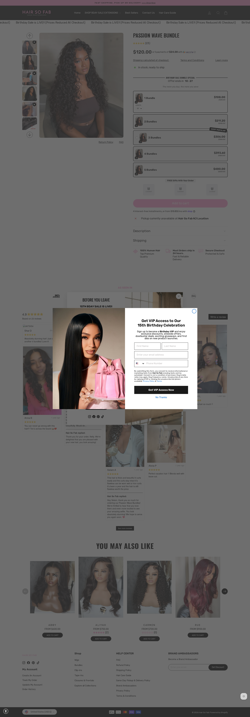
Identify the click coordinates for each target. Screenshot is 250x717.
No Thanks (161, 397)
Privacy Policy (149, 381)
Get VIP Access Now (161, 389)
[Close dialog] (194, 311)
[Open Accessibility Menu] (6, 711)
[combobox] (139, 363)
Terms (159, 381)
